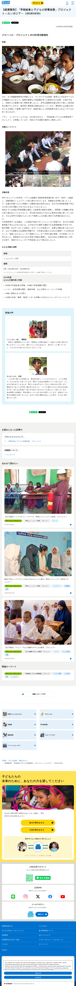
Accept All (38, 977)
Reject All (38, 973)
